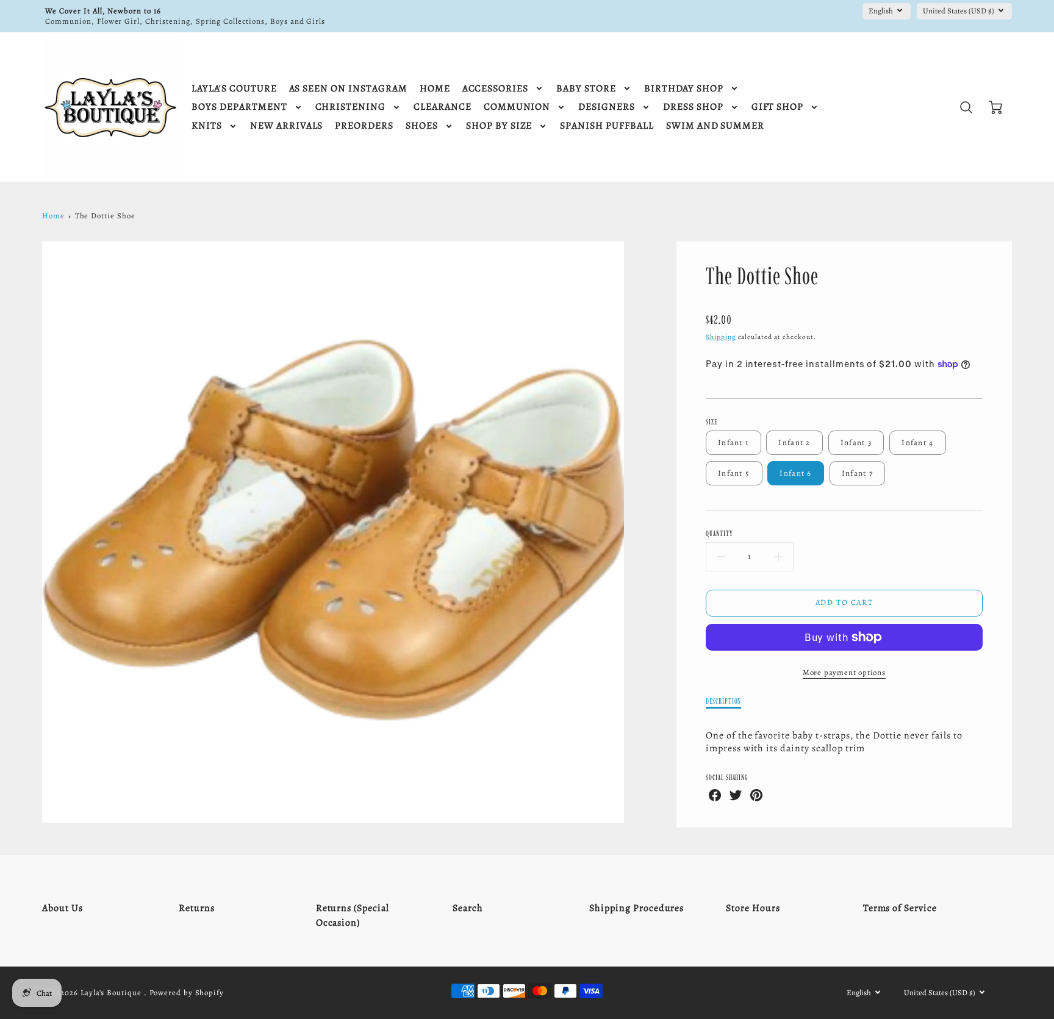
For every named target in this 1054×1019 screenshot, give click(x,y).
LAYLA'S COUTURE (234, 88)
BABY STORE (586, 88)
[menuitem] (233, 88)
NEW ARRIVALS (286, 126)
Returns (197, 908)
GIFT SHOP (777, 107)
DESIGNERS (606, 107)
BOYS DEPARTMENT (239, 107)
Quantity (719, 533)
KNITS (207, 126)
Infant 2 (794, 442)
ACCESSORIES (495, 88)
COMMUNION (517, 107)
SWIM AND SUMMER (715, 126)
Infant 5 (734, 473)
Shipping (721, 336)
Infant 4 (917, 442)
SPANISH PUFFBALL (606, 126)
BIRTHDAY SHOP (683, 88)
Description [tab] (724, 701)
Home (53, 215)
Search (468, 908)
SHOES (422, 126)
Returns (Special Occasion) (352, 915)
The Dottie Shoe (105, 215)
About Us (62, 908)
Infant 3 (856, 442)
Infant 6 (795, 473)
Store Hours (753, 908)
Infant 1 (733, 442)
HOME (435, 88)
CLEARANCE (442, 107)
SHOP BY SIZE (499, 126)
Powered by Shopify (186, 992)
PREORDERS (364, 126)
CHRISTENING (350, 107)
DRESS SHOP (693, 107)
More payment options (844, 672)
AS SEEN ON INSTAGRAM (348, 88)
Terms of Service (900, 908)
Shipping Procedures (636, 908)
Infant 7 (857, 473)
